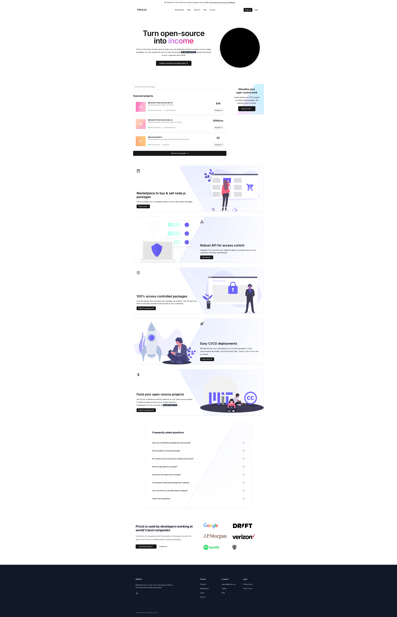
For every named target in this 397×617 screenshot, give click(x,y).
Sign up (248, 10)
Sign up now (246, 109)
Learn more (206, 359)
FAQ (205, 10)
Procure (218, 110)
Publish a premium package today (172, 63)
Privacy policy (248, 584)
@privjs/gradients (155, 137)
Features (197, 10)
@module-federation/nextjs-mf (160, 103)
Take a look (142, 206)
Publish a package (145, 308)
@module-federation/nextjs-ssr (160, 120)
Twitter (224, 588)
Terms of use (247, 588)
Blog (189, 10)
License (212, 10)
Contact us (164, 546)
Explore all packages (178, 153)
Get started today (145, 546)
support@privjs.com (228, 584)
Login (256, 10)
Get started (206, 257)
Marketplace (179, 10)
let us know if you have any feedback (222, 2)
